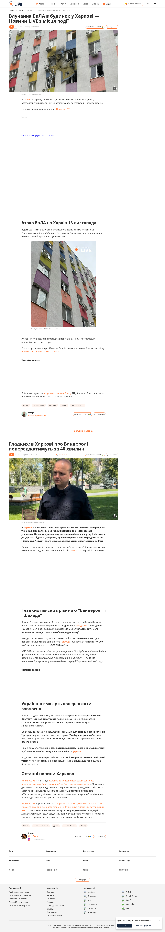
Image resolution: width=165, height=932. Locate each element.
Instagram (92, 904)
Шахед (83, 826)
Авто (11, 851)
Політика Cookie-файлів (19, 905)
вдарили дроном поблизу (57, 393)
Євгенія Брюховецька (37, 415)
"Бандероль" (82, 625)
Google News (131, 896)
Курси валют (52, 912)
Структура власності (55, 905)
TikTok (128, 892)
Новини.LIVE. (63, 109)
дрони (64, 405)
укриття (77, 751)
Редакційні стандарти (18, 902)
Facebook (92, 908)
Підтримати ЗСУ (134, 4)
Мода (11, 870)
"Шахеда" (66, 641)
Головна (11, 10)
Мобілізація (124, 860)
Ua (148, 4)
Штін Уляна (33, 836)
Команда (50, 909)
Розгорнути (82, 880)
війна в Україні (77, 405)
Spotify (129, 900)
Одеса (85, 870)
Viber (90, 900)
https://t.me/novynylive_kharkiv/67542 (37, 135)
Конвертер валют (54, 915)
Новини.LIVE (75, 550)
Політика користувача (19, 892)
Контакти (51, 898)
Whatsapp (92, 912)
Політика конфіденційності (21, 895)
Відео (108, 4)
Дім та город (88, 851)
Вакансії (50, 895)
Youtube (91, 892)
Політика (123, 870)
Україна (42, 4)
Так (124, 925)
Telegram (92, 896)
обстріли (52, 405)
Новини (53, 4)
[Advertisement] (62, 124)
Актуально (51, 851)
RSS (127, 908)
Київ (48, 860)
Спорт (85, 4)
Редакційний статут (17, 898)
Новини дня (51, 870)
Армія (63, 4)
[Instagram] (29, 839)
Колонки (95, 4)
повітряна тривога (41, 826)
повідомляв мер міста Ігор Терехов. (40, 351)
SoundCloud (131, 904)
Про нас (50, 892)
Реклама (50, 902)
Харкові (27, 99)
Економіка (74, 4)
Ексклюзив (14, 860)
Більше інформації (143, 925)
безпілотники (39, 405)
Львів (85, 860)
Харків (20, 10)
